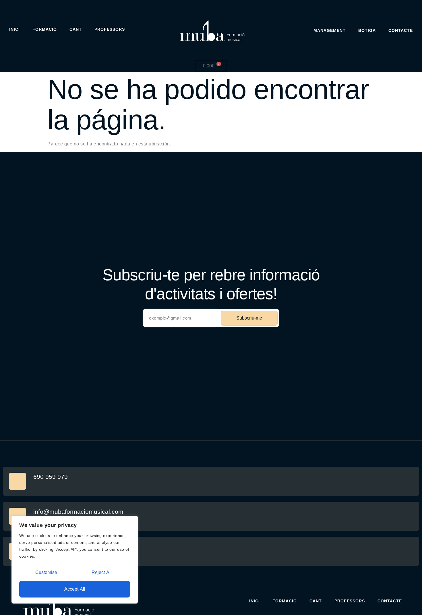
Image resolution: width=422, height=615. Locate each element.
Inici (14, 29)
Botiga (367, 30)
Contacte (400, 30)
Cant (75, 29)
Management (329, 30)
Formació (44, 29)
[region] (74, 560)
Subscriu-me (249, 318)
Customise (46, 572)
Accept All (74, 589)
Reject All (102, 572)
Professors (109, 29)
